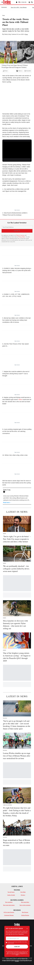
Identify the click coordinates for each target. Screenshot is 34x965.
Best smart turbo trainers (9, 905)
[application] (17, 149)
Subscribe (24, 2)
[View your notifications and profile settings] (16, 2)
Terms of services (20, 235)
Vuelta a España (11, 895)
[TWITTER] (4, 492)
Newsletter (28, 70)
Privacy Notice (21, 236)
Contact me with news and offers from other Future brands (17, 942)
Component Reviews (9, 915)
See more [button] (17, 210)
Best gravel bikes (25, 902)
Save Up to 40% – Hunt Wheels (19, 7)
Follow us (20, 70)
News (3, 15)
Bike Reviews (25, 912)
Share (6, 70)
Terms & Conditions (16, 953)
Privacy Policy (22, 952)
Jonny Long (7, 34)
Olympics (23, 895)
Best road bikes (8, 902)
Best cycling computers (25, 905)
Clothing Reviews (25, 915)
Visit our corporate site (22, 958)
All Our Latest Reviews (9, 912)
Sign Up (17, 946)
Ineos (20, 399)
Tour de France (11, 892)
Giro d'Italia (23, 892)
